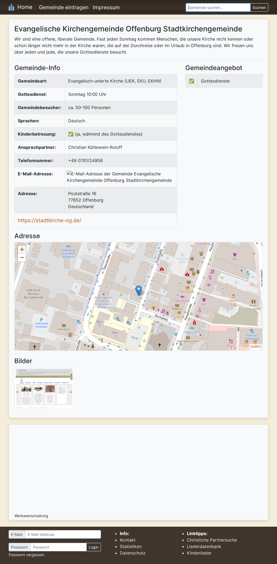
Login (93, 547)
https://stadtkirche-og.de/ (49, 220)
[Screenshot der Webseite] (44, 389)
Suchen (259, 7)
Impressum (106, 7)
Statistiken (130, 546)
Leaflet (254, 346)
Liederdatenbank (204, 546)
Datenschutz (133, 553)
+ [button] (22, 249)
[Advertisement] (230, 136)
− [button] (22, 257)
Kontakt (128, 540)
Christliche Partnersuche (212, 540)
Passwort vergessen (26, 554)
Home (23, 7)
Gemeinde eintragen (63, 7)
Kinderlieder (199, 553)
